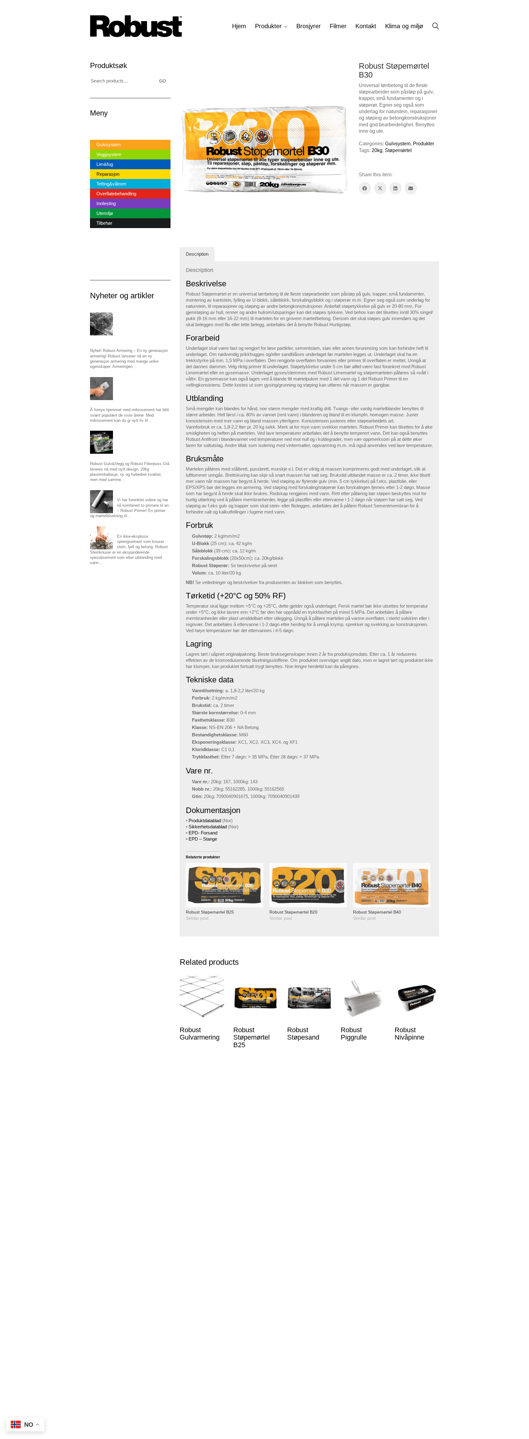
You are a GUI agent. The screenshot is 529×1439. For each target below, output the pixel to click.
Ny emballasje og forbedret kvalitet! (121, 456)
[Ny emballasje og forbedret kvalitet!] (101, 442)
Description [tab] (197, 254)
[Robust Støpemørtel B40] (391, 885)
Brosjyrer (99, 234)
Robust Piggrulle (354, 1033)
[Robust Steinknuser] (101, 537)
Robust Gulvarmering (199, 1033)
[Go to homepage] (136, 26)
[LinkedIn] (395, 188)
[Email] (411, 188)
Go (162, 80)
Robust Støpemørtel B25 (210, 912)
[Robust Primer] (101, 501)
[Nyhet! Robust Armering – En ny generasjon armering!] (101, 323)
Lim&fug (104, 164)
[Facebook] (365, 188)
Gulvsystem (398, 143)
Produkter (423, 143)
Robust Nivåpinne (409, 1033)
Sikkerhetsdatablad (208, 826)
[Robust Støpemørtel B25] (224, 885)
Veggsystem (109, 154)
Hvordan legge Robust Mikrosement (121, 402)
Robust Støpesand (303, 1033)
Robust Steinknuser (134, 529)
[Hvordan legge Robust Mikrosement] (101, 388)
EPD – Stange (203, 839)
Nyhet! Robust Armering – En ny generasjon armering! (129, 340)
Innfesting (106, 203)
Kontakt (97, 254)
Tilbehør (104, 223)
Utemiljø (104, 213)
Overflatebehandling (116, 193)
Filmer (96, 244)
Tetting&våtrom (111, 183)
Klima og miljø (104, 264)
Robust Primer (129, 492)
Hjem (95, 126)
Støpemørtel (398, 150)
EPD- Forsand (203, 832)
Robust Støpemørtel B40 (377, 912)
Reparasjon (107, 174)
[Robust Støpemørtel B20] (308, 885)
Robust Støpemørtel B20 (293, 912)
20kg (377, 150)
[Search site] (435, 27)
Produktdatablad (205, 820)
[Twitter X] (380, 188)
